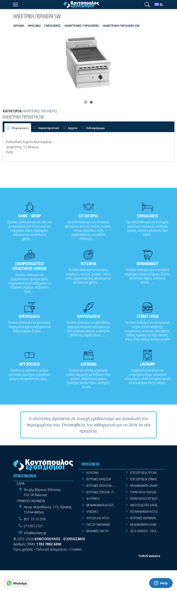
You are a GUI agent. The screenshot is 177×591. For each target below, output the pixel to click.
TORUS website (149, 556)
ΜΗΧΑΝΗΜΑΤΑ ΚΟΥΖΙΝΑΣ (102, 505)
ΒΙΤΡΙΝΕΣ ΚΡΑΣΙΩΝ (98, 479)
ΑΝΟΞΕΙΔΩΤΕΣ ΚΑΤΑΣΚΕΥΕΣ (147, 505)
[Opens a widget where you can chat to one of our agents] (161, 583)
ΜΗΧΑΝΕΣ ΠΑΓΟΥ (97, 531)
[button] (147, 4)
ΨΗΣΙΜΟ (92, 512)
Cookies (76, 549)
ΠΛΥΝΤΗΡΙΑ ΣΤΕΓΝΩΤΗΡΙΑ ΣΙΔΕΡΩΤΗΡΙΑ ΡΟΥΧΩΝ (147, 499)
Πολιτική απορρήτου (51, 549)
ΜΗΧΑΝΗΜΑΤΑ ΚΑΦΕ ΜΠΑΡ (147, 525)
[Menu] (15, 4)
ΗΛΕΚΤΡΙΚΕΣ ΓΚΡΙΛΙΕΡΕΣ (40, 111)
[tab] (17, 127)
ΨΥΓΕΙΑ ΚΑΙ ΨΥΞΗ (97, 518)
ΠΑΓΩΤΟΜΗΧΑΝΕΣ (98, 525)
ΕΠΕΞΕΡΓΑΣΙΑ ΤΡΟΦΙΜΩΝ (147, 473)
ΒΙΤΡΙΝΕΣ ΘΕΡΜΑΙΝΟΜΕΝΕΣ (147, 518)
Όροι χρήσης (23, 549)
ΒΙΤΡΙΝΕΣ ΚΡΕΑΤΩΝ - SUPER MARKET (103, 486)
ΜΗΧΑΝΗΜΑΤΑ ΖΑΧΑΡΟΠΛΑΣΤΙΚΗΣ (147, 486)
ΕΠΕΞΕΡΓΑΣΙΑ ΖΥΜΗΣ (143, 479)
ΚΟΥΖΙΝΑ (92, 473)
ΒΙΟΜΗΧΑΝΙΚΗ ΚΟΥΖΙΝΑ (146, 512)
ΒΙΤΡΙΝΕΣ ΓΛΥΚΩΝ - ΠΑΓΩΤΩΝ (103, 492)
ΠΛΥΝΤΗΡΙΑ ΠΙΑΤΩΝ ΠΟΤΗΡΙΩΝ (147, 492)
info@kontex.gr (35, 532)
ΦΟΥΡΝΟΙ (93, 499)
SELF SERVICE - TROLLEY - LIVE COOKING (147, 531)
